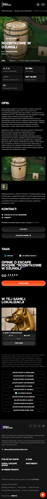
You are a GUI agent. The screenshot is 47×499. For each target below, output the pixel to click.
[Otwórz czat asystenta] (42, 494)
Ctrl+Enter (35, 222)
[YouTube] (43, 426)
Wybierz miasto (10, 470)
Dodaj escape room (9, 464)
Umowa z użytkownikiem (30, 490)
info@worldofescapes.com (15, 450)
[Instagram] (35, 426)
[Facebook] (31, 426)
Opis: (3, 61)
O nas (29, 459)
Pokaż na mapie (10, 459)
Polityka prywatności (9, 487)
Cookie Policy (21, 487)
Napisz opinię (23, 283)
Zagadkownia (12, 51)
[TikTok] (39, 426)
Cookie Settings (33, 487)
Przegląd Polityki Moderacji (11, 490)
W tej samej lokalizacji (30, 61)
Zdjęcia (12, 61)
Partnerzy (31, 464)
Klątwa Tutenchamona (12, 333)
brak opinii (10, 276)
